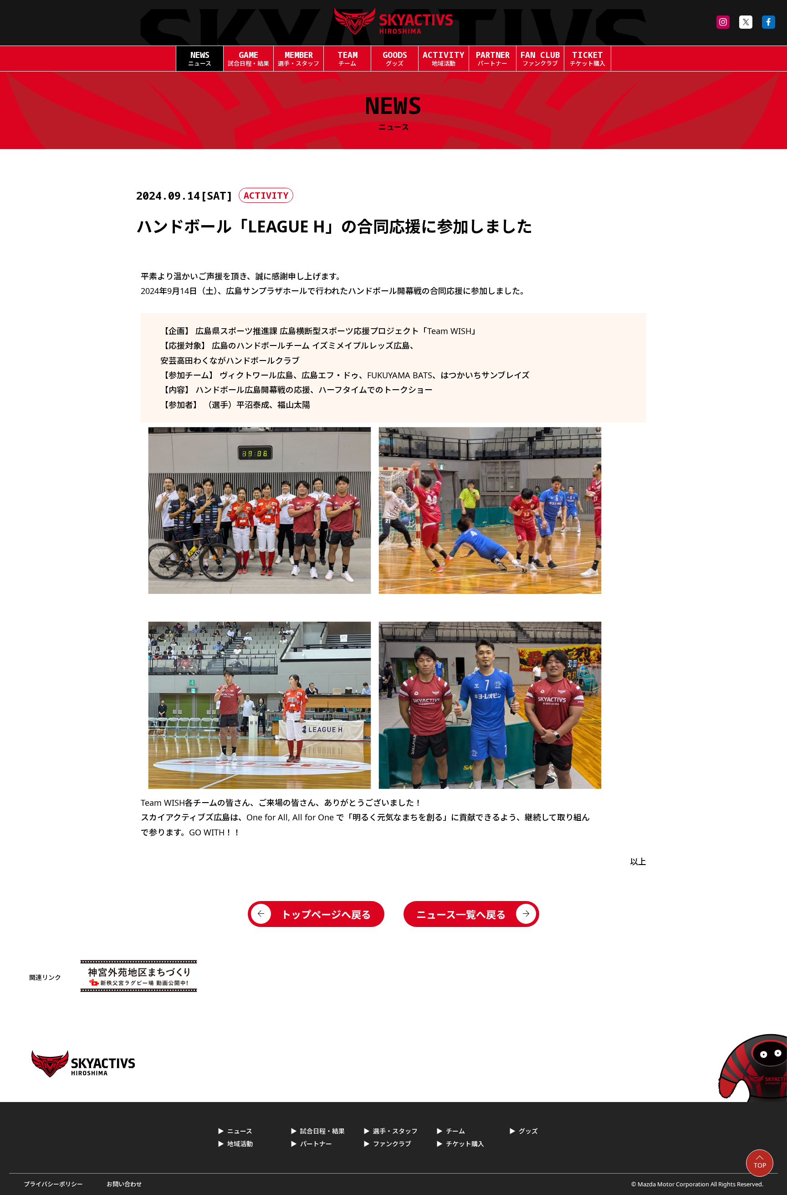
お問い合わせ (124, 1184)
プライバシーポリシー (53, 1184)
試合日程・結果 (322, 1131)
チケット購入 (465, 1143)
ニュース (239, 1131)
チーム (455, 1131)
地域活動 (240, 1143)
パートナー (316, 1143)
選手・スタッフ (395, 1131)
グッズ (528, 1131)
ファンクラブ (392, 1143)
